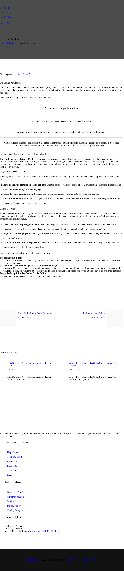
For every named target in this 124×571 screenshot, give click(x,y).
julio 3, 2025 (24, 74)
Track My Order (14, 457)
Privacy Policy (14, 506)
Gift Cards (12, 470)
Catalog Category (15, 510)
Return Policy (13, 461)
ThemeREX (33, 560)
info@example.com (36, 531)
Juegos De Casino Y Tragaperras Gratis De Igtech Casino (28, 364)
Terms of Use (72, 560)
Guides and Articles (16, 492)
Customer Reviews (15, 497)
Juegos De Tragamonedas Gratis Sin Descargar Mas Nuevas (92, 364)
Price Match (12, 466)
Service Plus (12, 501)
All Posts (9, 43)
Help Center (12, 452)
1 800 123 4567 (52, 531)
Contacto (11, 475)
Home (2, 43)
